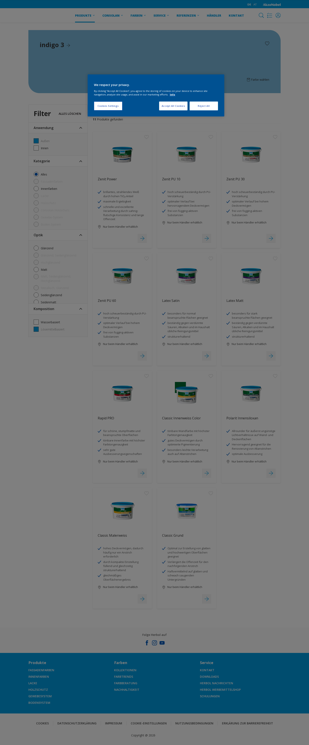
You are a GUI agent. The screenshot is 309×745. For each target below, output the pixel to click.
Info (172, 94)
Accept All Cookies (173, 105)
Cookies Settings (108, 105)
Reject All (204, 105)
